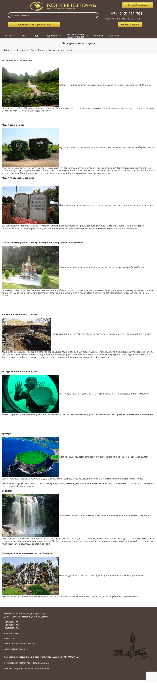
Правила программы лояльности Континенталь (27, 668)
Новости (98, 35)
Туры (37, 35)
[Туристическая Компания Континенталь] (63, 6)
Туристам (52, 35)
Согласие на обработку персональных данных (26, 662)
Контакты (114, 35)
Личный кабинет (137, 5)
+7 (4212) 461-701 (126, 13)
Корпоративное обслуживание (75, 35)
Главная (8, 50)
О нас (8, 35)
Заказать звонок (130, 24)
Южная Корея (37, 50)
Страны (24, 35)
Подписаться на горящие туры (34, 24)
